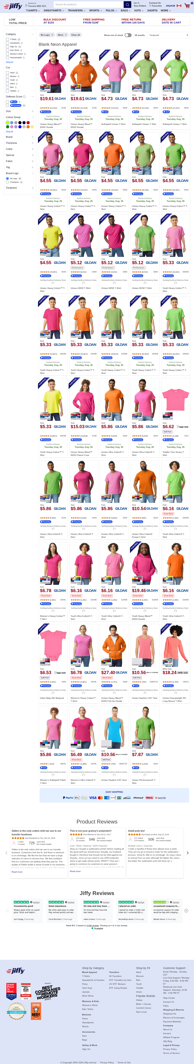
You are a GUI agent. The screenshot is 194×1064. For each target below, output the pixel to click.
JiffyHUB (170, 6)
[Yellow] (32, 127)
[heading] (113, 421)
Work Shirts (88, 996)
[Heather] (24, 127)
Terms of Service (171, 1053)
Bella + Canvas (143, 1004)
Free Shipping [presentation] (93, 21)
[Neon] (7, 122)
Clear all (75, 35)
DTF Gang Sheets (118, 988)
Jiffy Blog (167, 1041)
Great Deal (168, 514)
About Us (167, 1029)
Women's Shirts (90, 1005)
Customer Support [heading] (174, 968)
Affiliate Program (171, 1037)
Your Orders (140, 6)
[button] (33, 10)
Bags (125, 10)
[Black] (20, 122)
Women (140, 976)
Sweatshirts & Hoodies (93, 980)
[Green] (7, 127)
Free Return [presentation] (133, 21)
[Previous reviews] (6, 854)
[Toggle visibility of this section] (32, 34)
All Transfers (115, 976)
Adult (138, 972)
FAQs (166, 1006)
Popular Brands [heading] (145, 995)
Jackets (86, 992)
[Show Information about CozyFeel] (24, 96)
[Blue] (11, 122)
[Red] (28, 122)
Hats (138, 10)
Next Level (141, 1012)
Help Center (169, 998)
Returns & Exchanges (174, 1017)
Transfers (76, 10)
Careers (167, 1033)
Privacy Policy (170, 1049)
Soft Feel (167, 432)
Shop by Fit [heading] (143, 968)
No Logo (45, 35)
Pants (85, 1018)
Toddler (140, 988)
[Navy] (24, 122)
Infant (139, 992)
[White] (32, 122)
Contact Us (155, 3)
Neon (60, 35)
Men (138, 980)
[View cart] (187, 5)
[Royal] (20, 127)
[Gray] (16, 122)
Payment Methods (172, 1021)
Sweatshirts (53, 10)
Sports (94, 10)
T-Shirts (32, 10)
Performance (77, 268)
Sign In (137, 3)
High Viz (86, 1049)
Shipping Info (169, 1013)
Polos (110, 10)
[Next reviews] (187, 854)
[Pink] (11, 127)
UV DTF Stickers (117, 984)
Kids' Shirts (87, 1009)
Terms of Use (124, 1062)
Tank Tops (87, 988)
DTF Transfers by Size (120, 980)
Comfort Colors (143, 1008)
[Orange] (28, 127)
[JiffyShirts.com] (13, 6)
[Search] (127, 4)
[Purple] (16, 127)
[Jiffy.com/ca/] (37, 971)
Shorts (152, 10)
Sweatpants (88, 1022)
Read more (17, 872)
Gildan (139, 1000)
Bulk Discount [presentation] (54, 21)
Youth (139, 984)
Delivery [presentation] (171, 21)
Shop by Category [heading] (93, 968)
